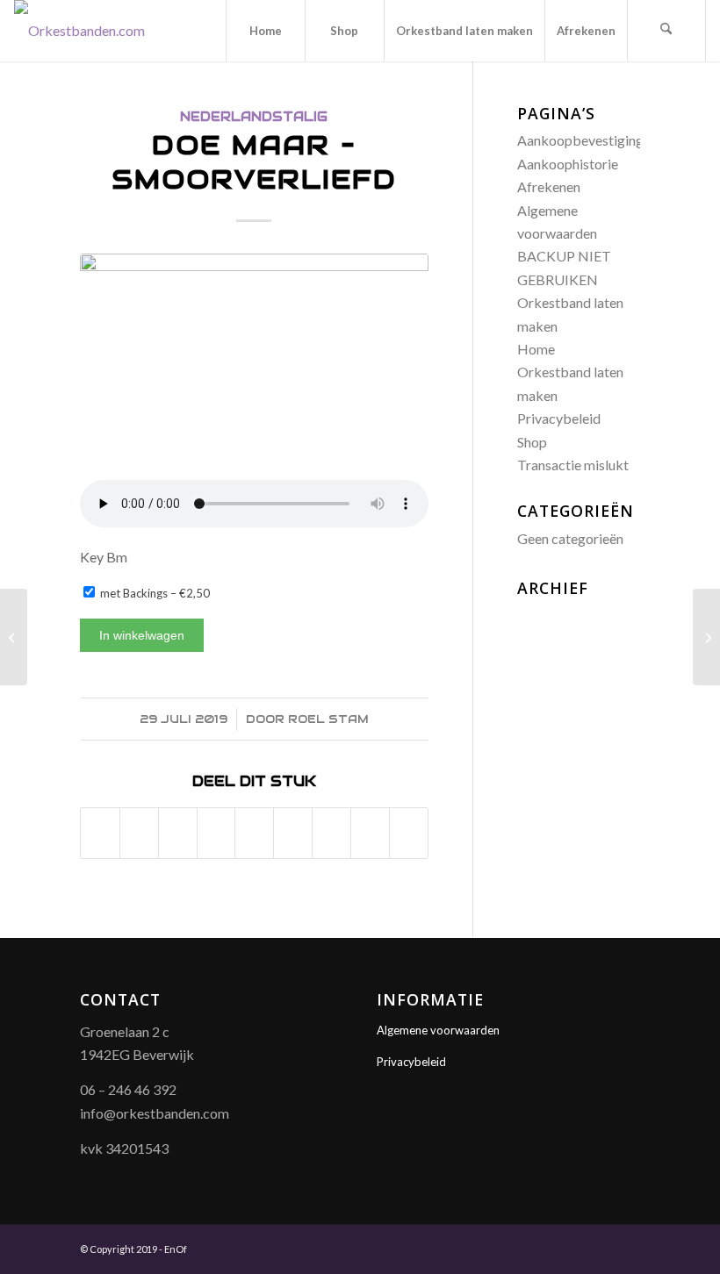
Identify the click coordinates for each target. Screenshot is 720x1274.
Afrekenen (548, 186)
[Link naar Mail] (627, 1247)
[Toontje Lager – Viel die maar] (13, 637)
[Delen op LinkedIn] (254, 833)
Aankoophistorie (567, 163)
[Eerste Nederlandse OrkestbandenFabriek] (79, 30)
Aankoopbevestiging (580, 140)
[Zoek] (666, 30)
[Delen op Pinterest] (216, 833)
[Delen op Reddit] (370, 833)
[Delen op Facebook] (100, 833)
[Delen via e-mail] (409, 833)
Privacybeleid (559, 418)
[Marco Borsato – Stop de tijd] (706, 637)
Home (536, 348)
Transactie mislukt (573, 464)
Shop (532, 441)
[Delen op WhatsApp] (178, 833)
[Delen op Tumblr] (293, 833)
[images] (254, 362)
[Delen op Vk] (331, 833)
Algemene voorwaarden (438, 1030)
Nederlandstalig (254, 117)
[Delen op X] (139, 833)
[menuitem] (265, 30)
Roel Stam (328, 719)
